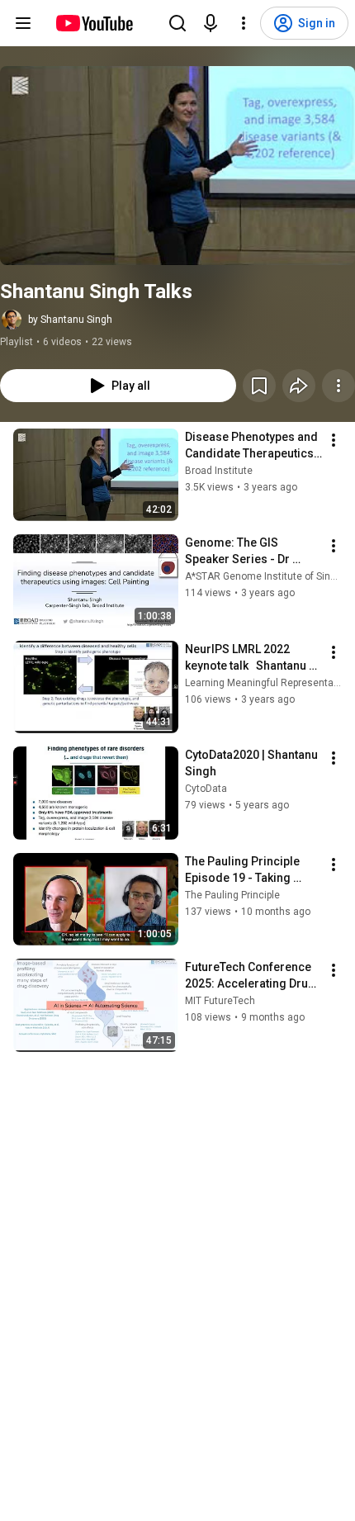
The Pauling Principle (232, 895)
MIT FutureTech (220, 1001)
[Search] (177, 23)
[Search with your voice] (210, 23)
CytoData (206, 788)
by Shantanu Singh (70, 319)
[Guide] (23, 23)
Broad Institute (219, 470)
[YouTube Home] (93, 23)
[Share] (298, 385)
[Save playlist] (259, 385)
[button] (177, 165)
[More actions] (338, 385)
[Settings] (243, 23)
